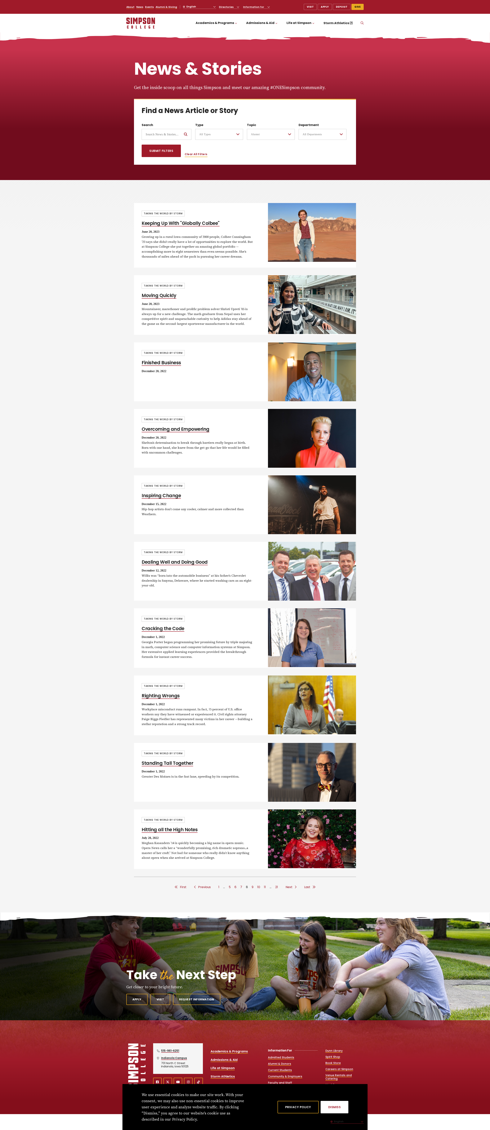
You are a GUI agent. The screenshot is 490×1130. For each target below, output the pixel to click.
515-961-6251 (170, 1051)
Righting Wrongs (161, 696)
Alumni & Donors (279, 1064)
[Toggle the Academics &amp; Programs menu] (236, 23)
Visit (310, 6)
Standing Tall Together (167, 763)
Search (147, 125)
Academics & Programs (215, 23)
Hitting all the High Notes (170, 829)
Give (357, 6)
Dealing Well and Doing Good (175, 562)
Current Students (280, 1070)
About (130, 7)
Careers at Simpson (339, 1069)
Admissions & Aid (260, 23)
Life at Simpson (299, 23)
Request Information (196, 999)
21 (276, 887)
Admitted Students (281, 1057)
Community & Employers (285, 1076)
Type (199, 125)
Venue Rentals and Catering (338, 1077)
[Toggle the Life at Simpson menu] (313, 23)
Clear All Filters (196, 154)
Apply (325, 6)
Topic (251, 125)
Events (149, 7)
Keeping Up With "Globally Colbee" (181, 223)
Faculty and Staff (280, 1083)
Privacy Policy (298, 1107)
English (191, 6)
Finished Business (161, 362)
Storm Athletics (336, 23)
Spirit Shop (332, 1057)
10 (258, 887)
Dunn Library (334, 1051)
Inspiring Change (161, 495)
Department (309, 125)
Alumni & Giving (166, 7)
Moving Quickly (159, 295)
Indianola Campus (174, 1058)
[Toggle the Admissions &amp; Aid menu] (276, 23)
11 (265, 887)
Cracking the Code (163, 628)
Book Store (333, 1063)
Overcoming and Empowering (175, 429)
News (139, 7)
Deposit (342, 6)
